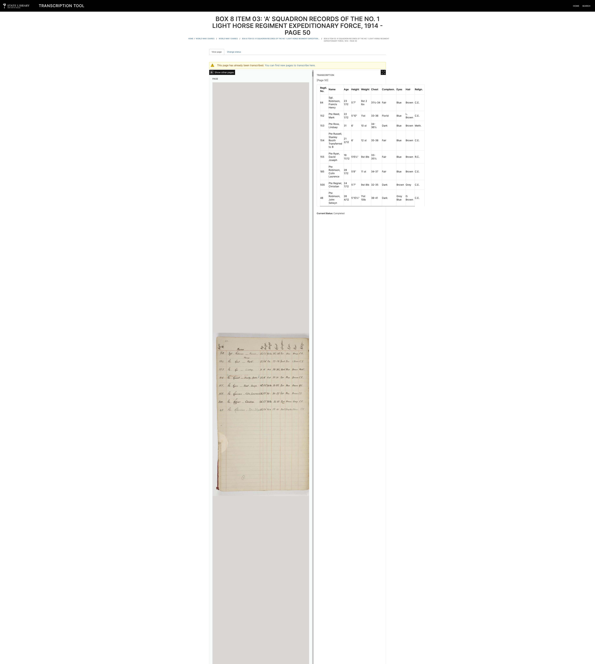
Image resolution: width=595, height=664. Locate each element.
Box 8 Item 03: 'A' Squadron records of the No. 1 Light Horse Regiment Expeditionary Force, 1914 (281, 39)
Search (586, 6)
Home (576, 6)
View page (218, 52)
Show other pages (224, 72)
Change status (234, 52)
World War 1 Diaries (228, 39)
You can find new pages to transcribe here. (290, 65)
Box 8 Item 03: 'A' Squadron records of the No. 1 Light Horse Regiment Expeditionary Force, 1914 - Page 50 (356, 40)
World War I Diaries (205, 39)
